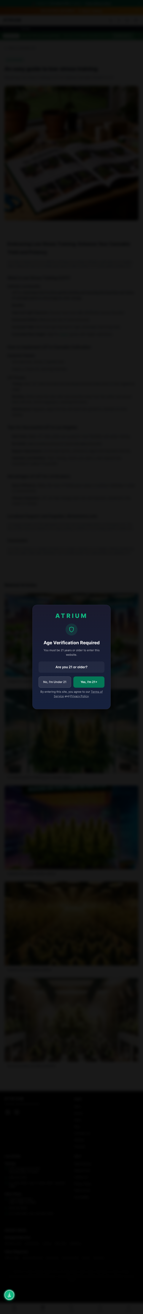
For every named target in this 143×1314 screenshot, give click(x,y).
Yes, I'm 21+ (89, 682)
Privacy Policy (79, 696)
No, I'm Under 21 (54, 682)
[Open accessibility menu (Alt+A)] (9, 1295)
